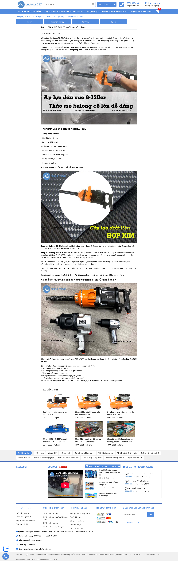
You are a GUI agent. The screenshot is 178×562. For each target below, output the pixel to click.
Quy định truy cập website (25, 520)
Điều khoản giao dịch (23, 517)
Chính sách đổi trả (76, 528)
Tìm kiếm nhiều (23, 453)
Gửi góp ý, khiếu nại (77, 521)
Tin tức (29, 22)
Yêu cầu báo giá (75, 524)
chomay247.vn (115, 381)
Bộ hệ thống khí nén (135, 458)
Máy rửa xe (40, 453)
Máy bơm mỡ (65, 453)
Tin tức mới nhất (98, 466)
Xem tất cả (115, 466)
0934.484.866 (130, 477)
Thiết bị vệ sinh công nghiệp (44, 458)
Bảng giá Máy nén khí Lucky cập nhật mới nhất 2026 (106, 11)
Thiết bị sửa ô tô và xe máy (127, 453)
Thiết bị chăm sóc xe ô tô (150, 453)
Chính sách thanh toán (51, 523)
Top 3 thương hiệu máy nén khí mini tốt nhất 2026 (64, 11)
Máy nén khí (52, 453)
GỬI (150, 515)
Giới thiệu (85, 22)
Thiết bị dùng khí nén (105, 453)
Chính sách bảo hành (50, 513)
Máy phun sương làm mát (115, 458)
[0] (157, 12)
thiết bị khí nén (80, 359)
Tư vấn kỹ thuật (75, 517)
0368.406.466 (130, 491)
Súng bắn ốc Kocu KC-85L (52, 38)
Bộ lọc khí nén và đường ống (68, 458)
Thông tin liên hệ (22, 524)
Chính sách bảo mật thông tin (53, 527)
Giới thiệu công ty (22, 513)
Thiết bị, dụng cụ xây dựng (92, 458)
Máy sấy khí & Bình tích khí (84, 453)
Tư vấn (113, 22)
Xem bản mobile (133, 522)
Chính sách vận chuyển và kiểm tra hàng (55, 518)
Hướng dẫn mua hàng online (80, 513)
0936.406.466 (130, 484)
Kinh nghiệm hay (57, 22)
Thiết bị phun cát (24, 458)
